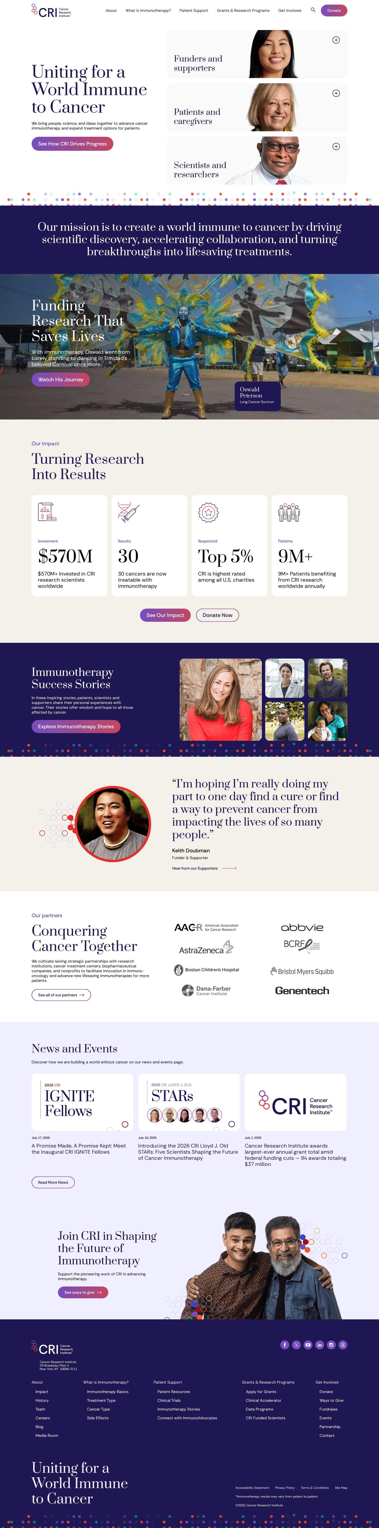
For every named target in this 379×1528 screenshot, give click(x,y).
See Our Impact (165, 615)
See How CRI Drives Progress (72, 143)
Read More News (53, 1182)
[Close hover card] (336, 40)
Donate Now (217, 615)
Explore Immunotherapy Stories (76, 726)
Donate (334, 10)
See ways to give (79, 1292)
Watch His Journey (60, 379)
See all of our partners (57, 995)
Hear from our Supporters (195, 868)
